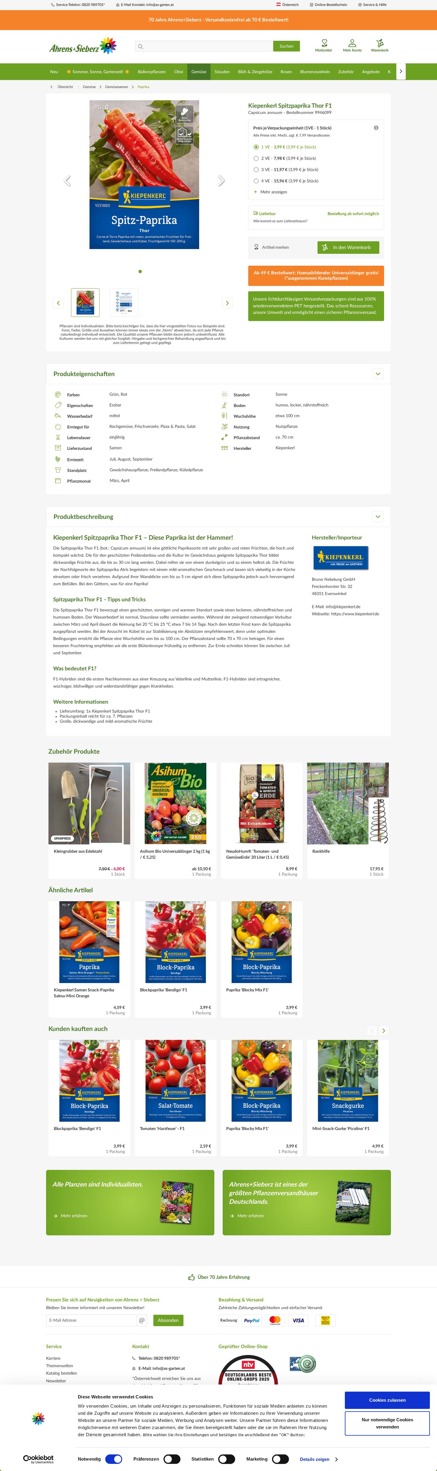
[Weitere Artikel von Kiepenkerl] (341, 560)
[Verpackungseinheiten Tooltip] (376, 129)
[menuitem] (81, 5)
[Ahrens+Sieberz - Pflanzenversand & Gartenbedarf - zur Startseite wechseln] (83, 47)
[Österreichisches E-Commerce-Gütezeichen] (303, 1364)
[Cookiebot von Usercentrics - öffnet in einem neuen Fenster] (38, 1459)
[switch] (172, 1459)
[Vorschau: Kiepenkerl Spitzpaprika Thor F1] (85, 302)
